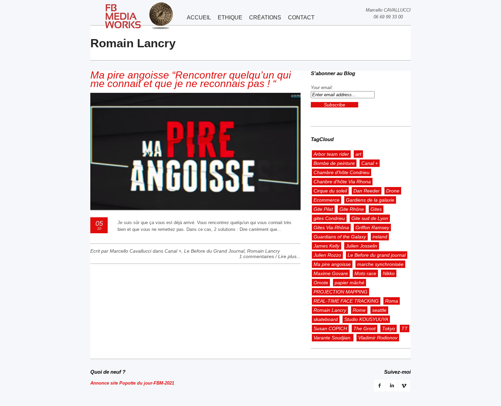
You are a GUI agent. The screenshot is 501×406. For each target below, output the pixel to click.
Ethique (230, 17)
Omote (321, 282)
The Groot (364, 328)
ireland (380, 236)
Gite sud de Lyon (369, 218)
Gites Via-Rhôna (331, 227)
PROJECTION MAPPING (340, 291)
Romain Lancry (263, 251)
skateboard (326, 319)
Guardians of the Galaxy (340, 236)
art (358, 154)
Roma (391, 301)
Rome (359, 310)
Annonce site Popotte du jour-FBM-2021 (132, 383)
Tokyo (388, 328)
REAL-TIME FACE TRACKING (346, 301)
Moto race (365, 273)
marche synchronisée (380, 264)
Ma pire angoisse (332, 264)
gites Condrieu (329, 218)
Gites (376, 209)
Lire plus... (289, 256)
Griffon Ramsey (372, 227)
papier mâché (349, 282)
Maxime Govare (331, 273)
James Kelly (326, 246)
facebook (379, 385)
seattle (379, 310)
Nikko (389, 273)
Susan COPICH (330, 328)
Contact (301, 17)
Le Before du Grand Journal (214, 251)
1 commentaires (256, 256)
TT (404, 328)
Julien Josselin (361, 246)
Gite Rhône (351, 209)
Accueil (199, 17)
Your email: (322, 87)
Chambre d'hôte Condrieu (341, 172)
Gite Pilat (323, 209)
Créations (265, 17)
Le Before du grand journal (377, 255)
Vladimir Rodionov (377, 337)
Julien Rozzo (327, 255)
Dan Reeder (366, 190)
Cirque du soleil (330, 190)
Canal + (173, 251)
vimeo (404, 385)
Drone (392, 190)
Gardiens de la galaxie (370, 200)
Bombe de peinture (334, 163)
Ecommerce (326, 200)
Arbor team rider (331, 154)
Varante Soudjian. (333, 337)
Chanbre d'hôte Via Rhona (342, 181)
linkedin (392, 385)
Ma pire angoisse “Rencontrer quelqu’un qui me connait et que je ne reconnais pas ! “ (190, 79)
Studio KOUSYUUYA (366, 319)
